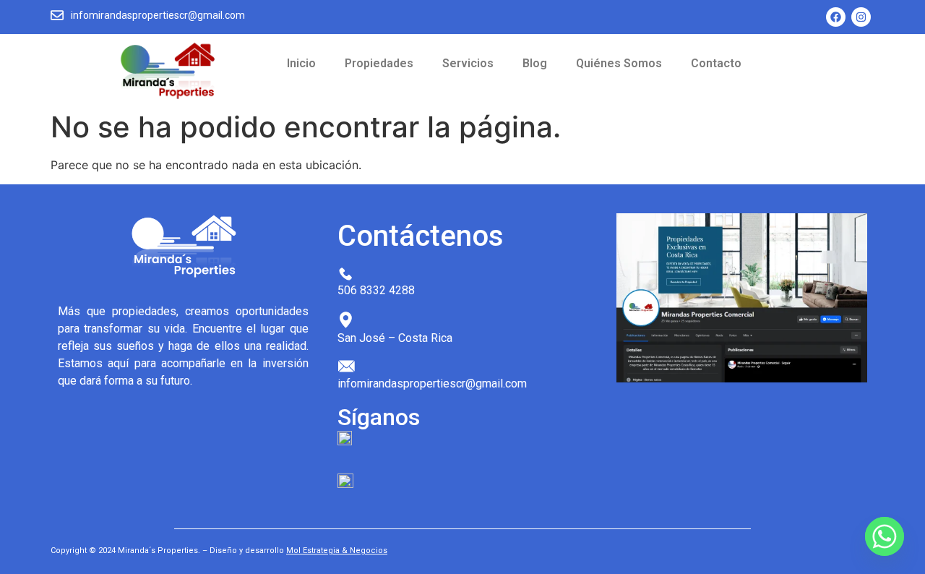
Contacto (716, 63)
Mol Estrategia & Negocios (336, 550)
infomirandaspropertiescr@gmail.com (158, 15)
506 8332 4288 (376, 290)
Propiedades (379, 63)
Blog (534, 63)
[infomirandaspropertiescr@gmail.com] (57, 16)
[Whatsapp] (884, 536)
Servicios (468, 63)
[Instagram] (861, 17)
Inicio (301, 63)
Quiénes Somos (619, 63)
